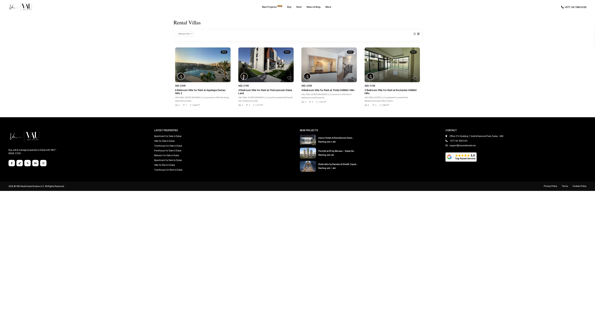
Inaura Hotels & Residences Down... (336, 138)
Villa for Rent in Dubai (164, 165)
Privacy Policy (550, 186)
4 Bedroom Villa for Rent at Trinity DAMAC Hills (328, 90)
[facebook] (12, 163)
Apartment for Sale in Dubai (167, 136)
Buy (289, 7)
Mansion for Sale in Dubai (166, 155)
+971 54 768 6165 (575, 7)
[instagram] (43, 163)
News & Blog (313, 7)
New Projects (271, 6)
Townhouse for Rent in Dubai (168, 170)
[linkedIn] (35, 163)
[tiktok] (19, 163)
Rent (299, 7)
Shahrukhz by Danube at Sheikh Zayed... (338, 164)
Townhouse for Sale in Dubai (168, 146)
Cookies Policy (579, 186)
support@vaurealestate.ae (463, 145)
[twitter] (27, 163)
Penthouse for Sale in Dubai (167, 150)
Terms (565, 186)
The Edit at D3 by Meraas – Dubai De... (337, 151)
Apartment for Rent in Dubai (168, 160)
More (328, 7)
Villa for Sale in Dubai (164, 141)
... (192, 101)
